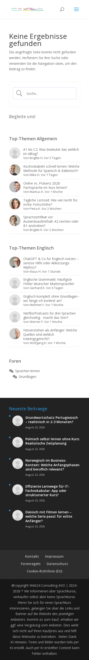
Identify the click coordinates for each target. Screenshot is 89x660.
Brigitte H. (36, 158)
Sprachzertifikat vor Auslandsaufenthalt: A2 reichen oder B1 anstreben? (51, 221)
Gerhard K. (37, 288)
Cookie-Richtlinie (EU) (44, 571)
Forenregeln (31, 563)
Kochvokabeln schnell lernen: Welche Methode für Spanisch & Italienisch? (51, 168)
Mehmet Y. (37, 305)
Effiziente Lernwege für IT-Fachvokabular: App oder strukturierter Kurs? (47, 490)
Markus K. (37, 192)
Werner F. (36, 322)
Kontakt (32, 556)
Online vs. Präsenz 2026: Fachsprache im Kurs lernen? (45, 185)
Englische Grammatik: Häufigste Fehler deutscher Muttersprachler (48, 281)
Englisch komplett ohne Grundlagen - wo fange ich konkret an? (51, 298)
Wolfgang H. (38, 343)
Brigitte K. (36, 230)
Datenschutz (57, 563)
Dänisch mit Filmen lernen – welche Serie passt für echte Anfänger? (48, 516)
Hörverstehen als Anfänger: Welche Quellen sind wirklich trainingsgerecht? (50, 334)
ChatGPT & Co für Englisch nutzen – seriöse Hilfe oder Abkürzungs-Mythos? (51, 263)
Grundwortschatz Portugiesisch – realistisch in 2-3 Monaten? (51, 419)
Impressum (54, 556)
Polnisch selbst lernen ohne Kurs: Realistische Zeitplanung (52, 441)
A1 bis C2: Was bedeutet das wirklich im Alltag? (51, 151)
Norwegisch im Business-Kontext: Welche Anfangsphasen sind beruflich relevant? (52, 464)
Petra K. (35, 208)
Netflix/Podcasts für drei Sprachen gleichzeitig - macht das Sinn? (49, 315)
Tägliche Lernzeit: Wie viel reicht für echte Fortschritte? (50, 202)
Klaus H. (35, 271)
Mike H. (35, 175)
